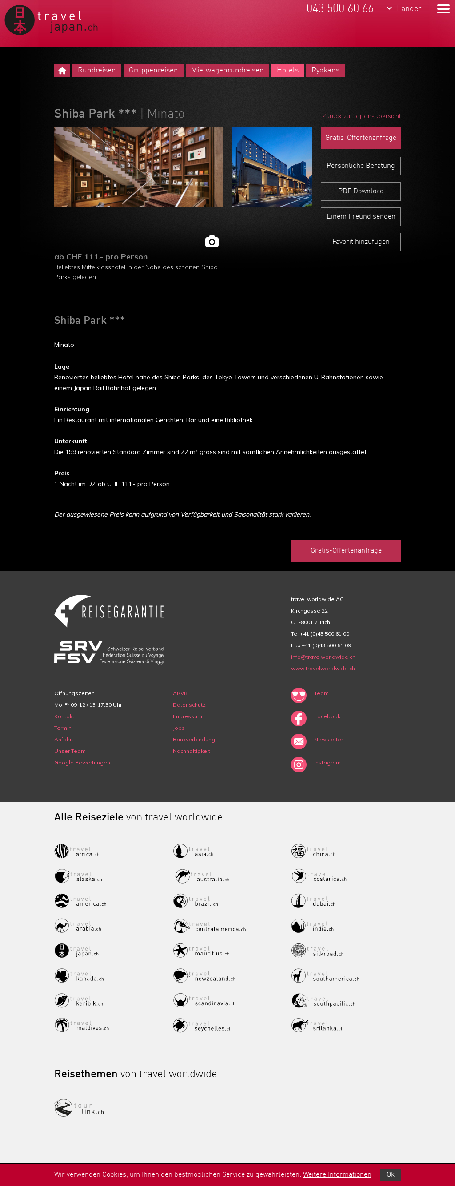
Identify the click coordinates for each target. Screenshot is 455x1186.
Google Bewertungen (82, 762)
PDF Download (361, 191)
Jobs (179, 727)
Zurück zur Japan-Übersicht (361, 116)
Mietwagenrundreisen (227, 70)
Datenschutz (189, 704)
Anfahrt (63, 739)
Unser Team (70, 751)
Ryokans (325, 70)
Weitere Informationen (337, 1174)
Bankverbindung (194, 739)
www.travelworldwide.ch (323, 668)
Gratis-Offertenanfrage (360, 138)
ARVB (180, 693)
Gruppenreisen (153, 70)
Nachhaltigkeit (191, 751)
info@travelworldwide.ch (323, 656)
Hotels (288, 70)
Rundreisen (97, 70)
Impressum (187, 716)
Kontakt (64, 716)
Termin (63, 727)
